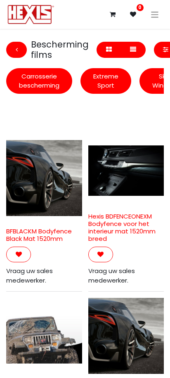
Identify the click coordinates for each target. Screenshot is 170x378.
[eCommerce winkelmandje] (112, 14)
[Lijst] (132, 50)
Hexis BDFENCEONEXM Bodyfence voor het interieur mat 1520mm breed (122, 227)
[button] (18, 255)
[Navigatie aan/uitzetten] (155, 14)
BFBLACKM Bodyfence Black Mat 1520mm (39, 235)
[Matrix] (109, 50)
